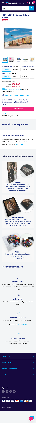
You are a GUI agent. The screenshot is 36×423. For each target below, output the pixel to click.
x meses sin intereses (11, 89)
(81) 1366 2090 (22, 325)
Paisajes (4, 113)
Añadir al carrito (18, 109)
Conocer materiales (28, 66)
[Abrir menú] (3, 3)
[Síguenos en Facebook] (3, 391)
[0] (32, 3)
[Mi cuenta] (24, 3)
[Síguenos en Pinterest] (10, 391)
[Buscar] (31, 8)
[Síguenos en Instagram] (7, 391)
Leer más (19, 144)
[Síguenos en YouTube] (14, 391)
